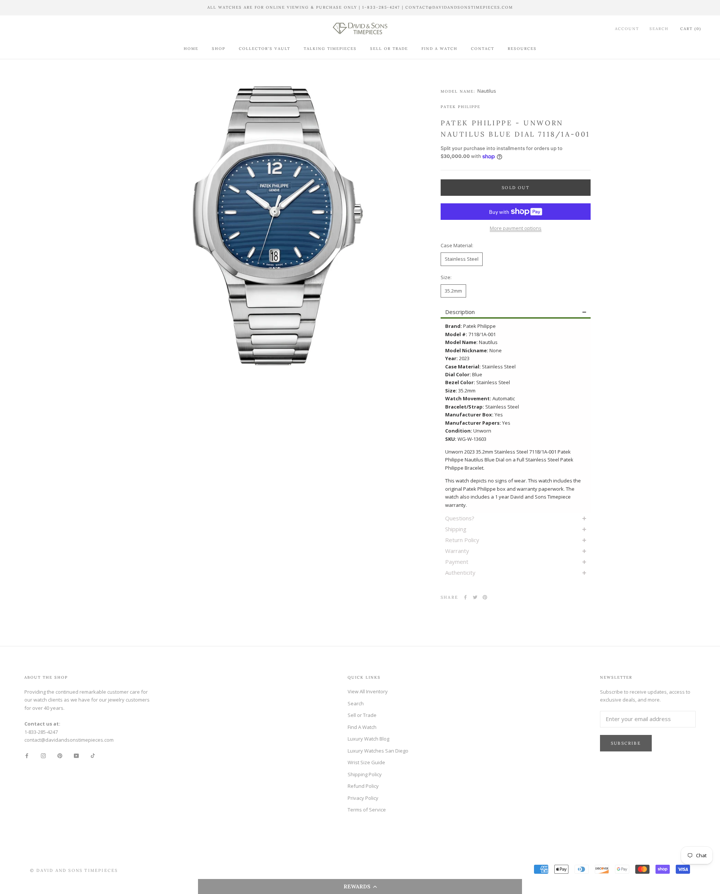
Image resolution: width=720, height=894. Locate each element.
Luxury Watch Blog (368, 738)
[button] (360, 886)
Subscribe (626, 743)
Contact (482, 48)
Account (627, 28)
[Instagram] (43, 755)
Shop (218, 48)
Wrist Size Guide (366, 762)
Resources (522, 48)
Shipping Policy (365, 774)
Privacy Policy (363, 798)
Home (191, 48)
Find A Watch (440, 48)
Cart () (690, 28)
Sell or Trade (389, 48)
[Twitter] (475, 597)
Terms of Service (367, 809)
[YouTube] (76, 755)
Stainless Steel (461, 258)
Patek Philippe (460, 106)
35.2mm (453, 290)
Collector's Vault (264, 48)
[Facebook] (465, 597)
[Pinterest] (485, 597)
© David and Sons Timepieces (74, 870)
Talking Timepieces (330, 48)
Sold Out (516, 187)
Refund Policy (363, 786)
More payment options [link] (516, 228)
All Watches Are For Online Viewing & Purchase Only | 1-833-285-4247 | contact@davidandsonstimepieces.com (360, 7)
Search (659, 28)
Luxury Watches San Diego (378, 750)
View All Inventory (368, 691)
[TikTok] (92, 755)
